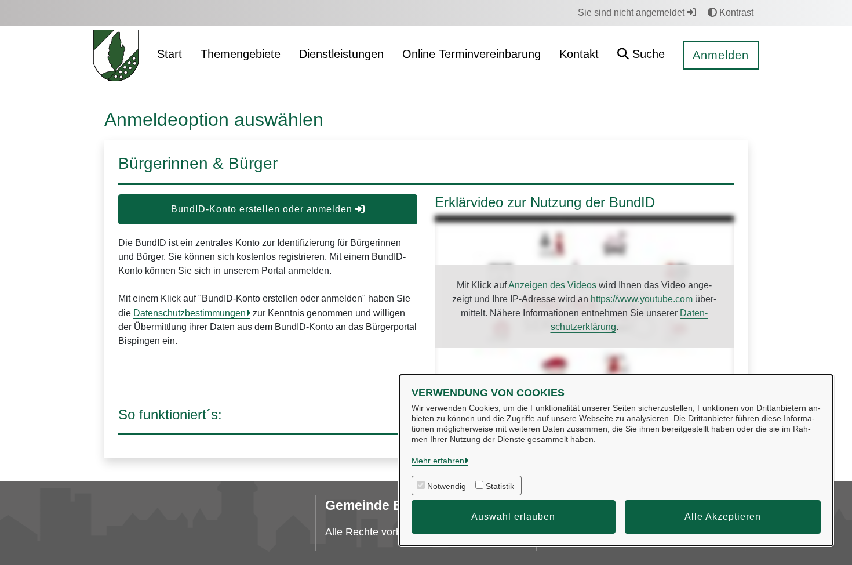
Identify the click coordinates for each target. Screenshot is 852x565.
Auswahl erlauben (513, 516)
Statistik (500, 486)
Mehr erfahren (438, 460)
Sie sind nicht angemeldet (632, 12)
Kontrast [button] (735, 12)
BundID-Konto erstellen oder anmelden (263, 209)
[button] (641, 55)
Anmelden (721, 55)
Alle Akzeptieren (722, 516)
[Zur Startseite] (116, 55)
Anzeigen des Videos (552, 285)
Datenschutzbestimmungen (189, 313)
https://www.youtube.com (642, 299)
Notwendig (446, 486)
